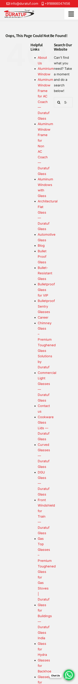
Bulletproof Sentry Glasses (46, 306)
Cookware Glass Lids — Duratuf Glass (46, 428)
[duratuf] (19, 11)
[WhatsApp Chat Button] (68, 675)
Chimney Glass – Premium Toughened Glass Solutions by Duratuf (47, 345)
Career (43, 317)
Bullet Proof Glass (42, 256)
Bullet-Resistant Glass (45, 273)
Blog (41, 245)
